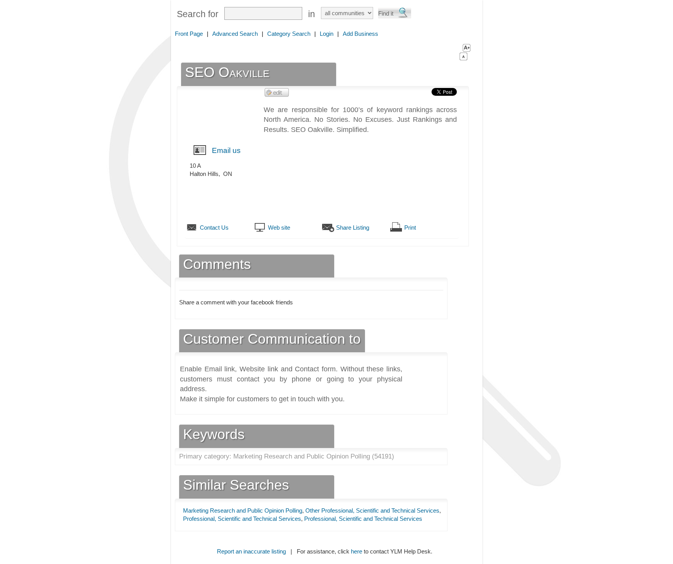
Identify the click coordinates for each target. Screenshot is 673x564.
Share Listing (352, 227)
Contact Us (214, 227)
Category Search (288, 33)
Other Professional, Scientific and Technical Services (372, 510)
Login (326, 33)
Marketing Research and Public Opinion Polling (242, 510)
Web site (279, 227)
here (356, 551)
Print (410, 227)
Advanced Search (235, 33)
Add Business (360, 33)
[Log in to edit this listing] (276, 92)
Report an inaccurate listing (251, 551)
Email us (226, 150)
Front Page (189, 33)
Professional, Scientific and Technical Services (242, 518)
